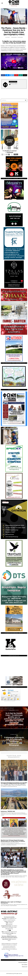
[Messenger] (7, 75)
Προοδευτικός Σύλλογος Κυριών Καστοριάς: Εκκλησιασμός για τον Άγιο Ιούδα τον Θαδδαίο (13, 840)
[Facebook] (3, 75)
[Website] (10, 84)
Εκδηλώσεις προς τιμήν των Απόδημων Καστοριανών (11, 902)
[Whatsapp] (20, 75)
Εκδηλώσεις (14, 37)
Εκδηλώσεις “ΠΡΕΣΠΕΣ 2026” (8, 811)
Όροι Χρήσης (24, 964)
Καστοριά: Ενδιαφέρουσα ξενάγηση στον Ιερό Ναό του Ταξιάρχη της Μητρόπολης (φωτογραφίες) (14, 783)
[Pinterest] (16, 75)
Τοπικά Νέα (20, 37)
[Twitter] (12, 75)
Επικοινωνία (24, 966)
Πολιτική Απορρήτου (22, 962)
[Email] (25, 75)
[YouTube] (10, 930)
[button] (25, 100)
